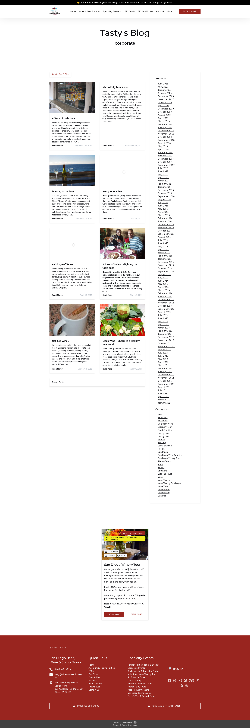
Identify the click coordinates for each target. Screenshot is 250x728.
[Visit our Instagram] (180, 680)
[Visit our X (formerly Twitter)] (197, 680)
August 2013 (164, 312)
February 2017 (165, 184)
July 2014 (163, 277)
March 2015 (164, 252)
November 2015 (166, 227)
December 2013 (166, 299)
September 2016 (166, 196)
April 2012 (163, 362)
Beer (160, 414)
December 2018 (166, 130)
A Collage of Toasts (62, 264)
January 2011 (165, 403)
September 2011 (166, 384)
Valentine (162, 471)
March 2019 (164, 121)
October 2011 (165, 381)
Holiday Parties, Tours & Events (143, 665)
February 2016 (165, 218)
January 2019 (165, 127)
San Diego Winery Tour (169, 458)
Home (73, 11)
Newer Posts (58, 382)
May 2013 (163, 321)
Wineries (162, 496)
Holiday (162, 442)
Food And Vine (165, 430)
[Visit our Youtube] (186, 685)
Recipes (161, 449)
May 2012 (163, 359)
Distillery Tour (165, 427)
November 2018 (166, 134)
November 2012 (166, 340)
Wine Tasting (164, 480)
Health (161, 439)
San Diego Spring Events (139, 693)
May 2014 (163, 284)
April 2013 (163, 324)
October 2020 (165, 102)
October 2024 (165, 93)
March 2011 (164, 399)
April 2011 (163, 396)
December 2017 (166, 159)
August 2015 (164, 237)
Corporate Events (136, 668)
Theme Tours (164, 461)
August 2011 (164, 387)
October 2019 (165, 112)
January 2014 (165, 296)
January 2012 (165, 371)
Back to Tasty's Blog (60, 74)
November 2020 (166, 99)
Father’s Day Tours (137, 687)
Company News (165, 424)
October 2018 (165, 137)
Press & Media (95, 677)
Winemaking (164, 489)
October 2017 (165, 162)
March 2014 (164, 290)
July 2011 (163, 390)
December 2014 (166, 262)
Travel (161, 467)
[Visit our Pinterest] (185, 680)
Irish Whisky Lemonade (115, 87)
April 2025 (163, 87)
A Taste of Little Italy (63, 118)
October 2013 (165, 306)
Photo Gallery (95, 683)
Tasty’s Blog (60, 648)
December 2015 (166, 224)
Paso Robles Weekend (138, 690)
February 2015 (165, 256)
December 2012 (166, 337)
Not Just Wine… (60, 341)
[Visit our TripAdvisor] (191, 680)
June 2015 (163, 243)
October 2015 (165, 231)
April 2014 (163, 287)
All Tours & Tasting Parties (102, 668)
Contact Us (94, 690)
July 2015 (163, 240)
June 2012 (163, 356)
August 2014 (164, 274)
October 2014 (165, 268)
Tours (160, 464)
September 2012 (166, 346)
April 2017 (163, 177)
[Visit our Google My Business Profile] (174, 680)
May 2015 (163, 246)
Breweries (162, 417)
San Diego (163, 452)
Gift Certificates (145, 11)
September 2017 (166, 165)
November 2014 (166, 265)
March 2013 (164, 328)
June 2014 (163, 281)
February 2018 (165, 152)
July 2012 (163, 353)
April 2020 (163, 105)
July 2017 (163, 168)
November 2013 (166, 302)
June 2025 (163, 84)
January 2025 (165, 90)
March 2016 (164, 215)
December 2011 (166, 374)
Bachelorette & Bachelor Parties (143, 671)
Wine (160, 477)
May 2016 (163, 209)
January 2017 (165, 187)
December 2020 (166, 96)
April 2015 (163, 249)
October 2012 (165, 343)
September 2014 (166, 271)
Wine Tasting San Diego (169, 483)
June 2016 (163, 206)
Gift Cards (130, 11)
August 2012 (164, 349)
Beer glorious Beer (112, 191)
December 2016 (166, 190)
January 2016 (165, 221)
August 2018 (164, 143)
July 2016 (163, 202)
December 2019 (166, 109)
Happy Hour (164, 433)
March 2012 (164, 365)
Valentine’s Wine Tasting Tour (142, 674)
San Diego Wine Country (170, 455)
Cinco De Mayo (135, 680)
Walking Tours (165, 474)
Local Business (165, 445)
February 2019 (165, 124)
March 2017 (164, 180)
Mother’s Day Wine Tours (140, 683)
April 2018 (163, 149)
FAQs (91, 671)
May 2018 (163, 146)
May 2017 (163, 174)
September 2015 (166, 234)
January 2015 (165, 259)
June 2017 (163, 171)
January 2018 (165, 155)
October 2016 (165, 193)
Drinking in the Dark (63, 191)
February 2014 (165, 293)
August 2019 (164, 115)
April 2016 (163, 212)
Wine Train (163, 486)
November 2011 (166, 378)
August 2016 (164, 199)
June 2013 (163, 318)
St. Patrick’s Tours (136, 677)
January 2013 (165, 334)
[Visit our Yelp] (182, 685)
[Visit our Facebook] (169, 680)
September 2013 (166, 309)
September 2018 (166, 140)
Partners (93, 680)
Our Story (93, 674)
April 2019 (163, 118)
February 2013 (165, 331)
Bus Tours (162, 420)
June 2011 (163, 393)
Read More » (57, 146)
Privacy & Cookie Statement (125, 725)
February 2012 (165, 368)
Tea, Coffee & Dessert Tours (141, 696)
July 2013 (163, 315)
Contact (160, 11)
